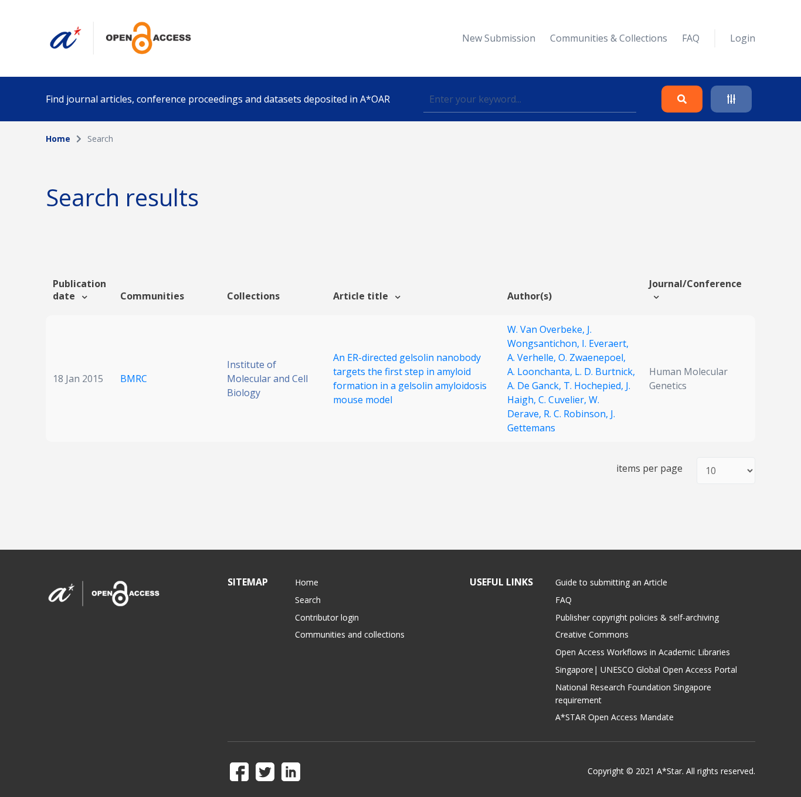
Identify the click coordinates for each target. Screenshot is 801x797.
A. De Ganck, (535, 385)
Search (308, 599)
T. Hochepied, (595, 385)
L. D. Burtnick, (605, 371)
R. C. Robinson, (577, 413)
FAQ (691, 38)
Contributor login (327, 617)
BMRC (133, 378)
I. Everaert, (605, 343)
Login (742, 38)
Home (58, 138)
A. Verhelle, (532, 357)
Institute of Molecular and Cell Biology (267, 378)
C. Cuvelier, (563, 399)
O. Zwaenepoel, (592, 357)
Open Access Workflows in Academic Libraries (642, 652)
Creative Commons (592, 634)
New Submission (498, 38)
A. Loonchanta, (541, 371)
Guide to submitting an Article (611, 582)
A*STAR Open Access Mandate (614, 717)
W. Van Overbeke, (547, 329)
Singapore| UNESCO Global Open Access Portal (646, 669)
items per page (649, 468)
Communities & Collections (608, 38)
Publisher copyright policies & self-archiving (637, 617)
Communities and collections (350, 634)
